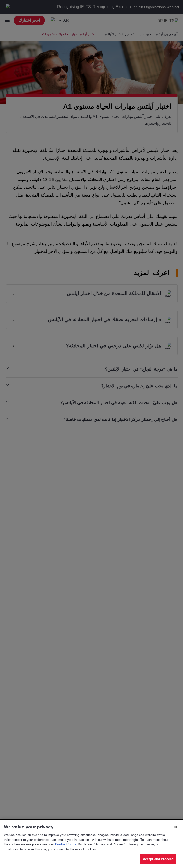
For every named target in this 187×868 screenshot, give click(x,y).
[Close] (175, 827)
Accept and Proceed (158, 859)
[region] (91, 843)
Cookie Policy (65, 844)
